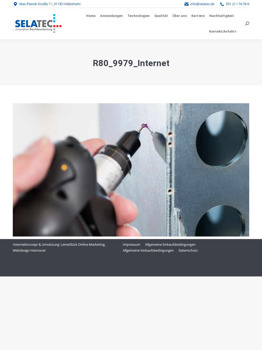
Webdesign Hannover (29, 250)
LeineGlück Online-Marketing (83, 244)
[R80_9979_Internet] (131, 169)
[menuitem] (90, 15)
